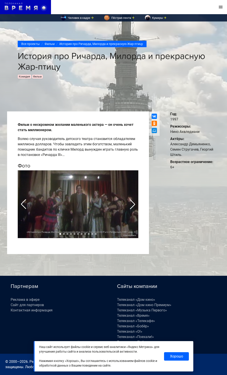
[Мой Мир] (154, 130)
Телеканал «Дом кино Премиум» (144, 305)
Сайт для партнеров (27, 305)
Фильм (50, 44)
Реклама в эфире (25, 299)
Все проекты (30, 44)
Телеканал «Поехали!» (135, 337)
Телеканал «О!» (129, 331)
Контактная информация (32, 310)
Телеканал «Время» (133, 315)
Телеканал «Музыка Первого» (142, 310)
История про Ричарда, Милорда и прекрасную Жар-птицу (101, 44)
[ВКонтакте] (154, 116)
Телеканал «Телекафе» (136, 321)
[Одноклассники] (154, 123)
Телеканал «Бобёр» (133, 326)
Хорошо (176, 356)
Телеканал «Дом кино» (136, 299)
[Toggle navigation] (220, 7)
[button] (23, 204)
